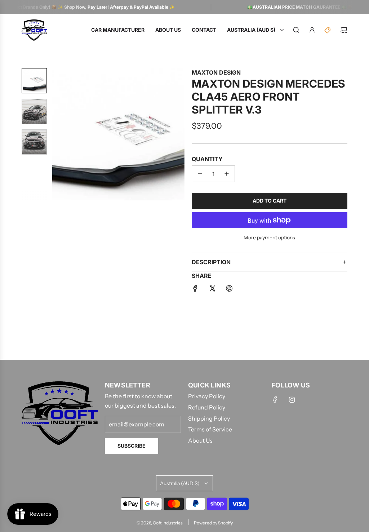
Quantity (207, 159)
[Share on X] (212, 289)
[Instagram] (292, 400)
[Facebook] (275, 400)
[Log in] (312, 30)
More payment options (269, 237)
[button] (58, 134)
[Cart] (344, 30)
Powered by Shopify (213, 523)
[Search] (296, 30)
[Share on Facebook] (195, 289)
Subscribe (131, 446)
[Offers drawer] (328, 30)
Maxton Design (216, 72)
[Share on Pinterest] (229, 289)
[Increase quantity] (227, 174)
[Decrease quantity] (200, 174)
